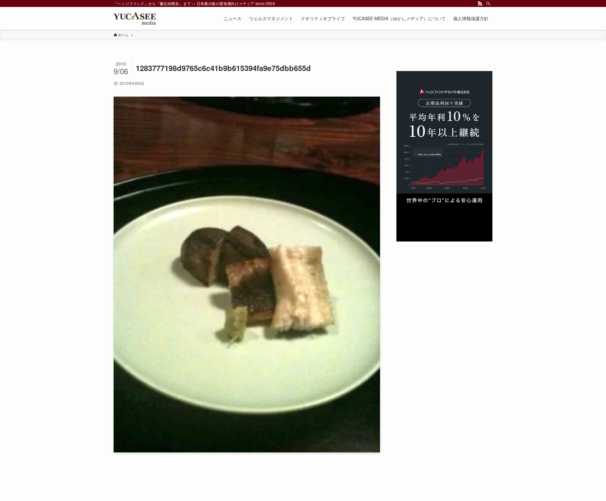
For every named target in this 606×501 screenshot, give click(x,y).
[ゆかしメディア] (135, 18)
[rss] (480, 3)
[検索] (488, 3)
